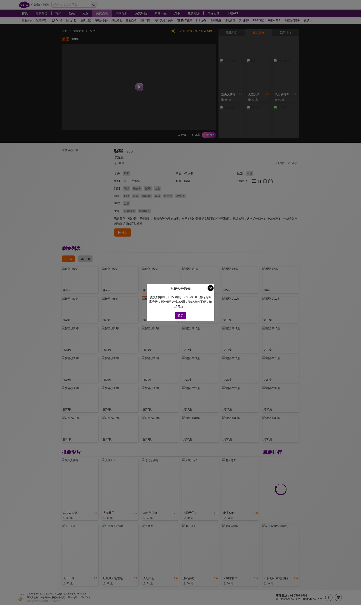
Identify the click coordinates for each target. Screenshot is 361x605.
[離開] (210, 288)
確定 (180, 315)
